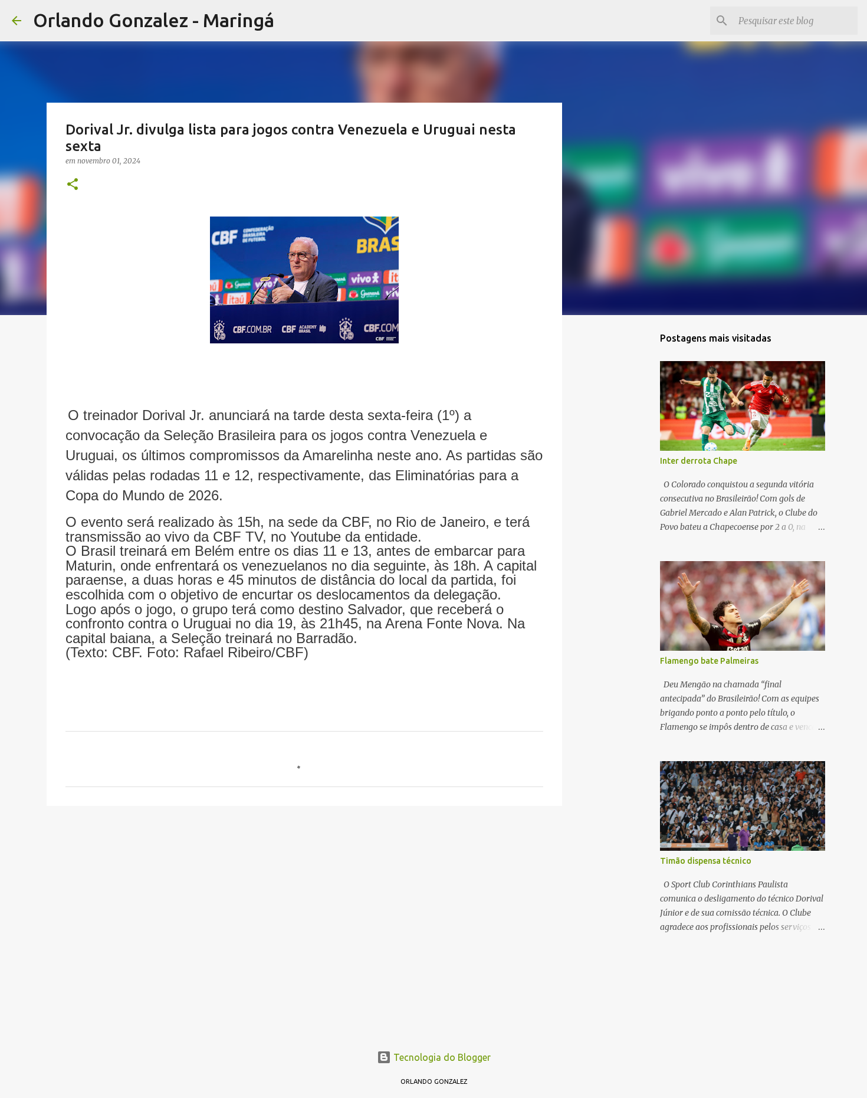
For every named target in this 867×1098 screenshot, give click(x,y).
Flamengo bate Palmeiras (709, 661)
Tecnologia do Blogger (441, 1057)
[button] (72, 185)
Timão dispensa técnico (705, 861)
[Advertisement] (304, 906)
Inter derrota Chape (698, 461)
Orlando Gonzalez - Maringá (153, 20)
